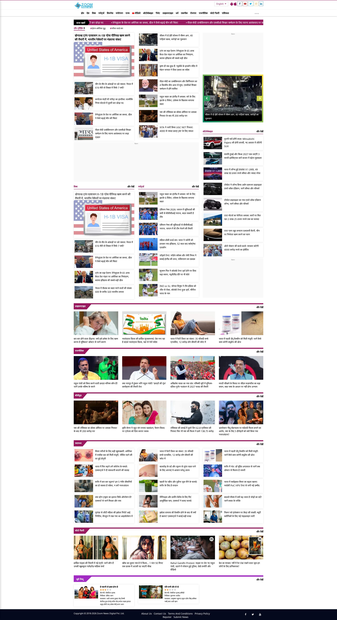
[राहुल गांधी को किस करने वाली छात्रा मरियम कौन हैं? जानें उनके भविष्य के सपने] (96, 367)
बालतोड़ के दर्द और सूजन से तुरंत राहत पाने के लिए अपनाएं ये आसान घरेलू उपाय (178, 468)
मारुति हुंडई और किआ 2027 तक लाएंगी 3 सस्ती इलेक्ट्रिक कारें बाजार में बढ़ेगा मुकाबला (243, 156)
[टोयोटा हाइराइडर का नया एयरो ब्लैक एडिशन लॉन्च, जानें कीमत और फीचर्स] (213, 204)
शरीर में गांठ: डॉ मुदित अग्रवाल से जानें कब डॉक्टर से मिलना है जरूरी (242, 468)
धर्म (177, 13)
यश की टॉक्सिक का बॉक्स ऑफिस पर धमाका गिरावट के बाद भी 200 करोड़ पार (178, 113)
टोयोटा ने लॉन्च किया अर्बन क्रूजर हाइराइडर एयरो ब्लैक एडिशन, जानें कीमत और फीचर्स (243, 186)
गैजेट (158, 13)
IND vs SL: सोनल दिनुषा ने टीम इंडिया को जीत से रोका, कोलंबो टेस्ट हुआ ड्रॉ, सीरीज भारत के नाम (178, 289)
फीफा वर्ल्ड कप (116, 28)
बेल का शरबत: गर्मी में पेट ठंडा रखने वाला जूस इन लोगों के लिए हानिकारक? (239, 564)
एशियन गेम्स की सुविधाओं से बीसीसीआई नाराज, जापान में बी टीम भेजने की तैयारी (176, 226)
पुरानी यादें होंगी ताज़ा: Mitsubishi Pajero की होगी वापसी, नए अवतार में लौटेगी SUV (243, 142)
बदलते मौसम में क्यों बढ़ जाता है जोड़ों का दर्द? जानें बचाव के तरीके (243, 498)
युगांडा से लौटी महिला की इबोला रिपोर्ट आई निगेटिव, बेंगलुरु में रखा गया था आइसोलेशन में (114, 514)
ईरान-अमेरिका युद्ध (97, 28)
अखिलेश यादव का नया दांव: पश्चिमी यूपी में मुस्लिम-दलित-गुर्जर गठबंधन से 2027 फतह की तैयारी (191, 385)
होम (82, 13)
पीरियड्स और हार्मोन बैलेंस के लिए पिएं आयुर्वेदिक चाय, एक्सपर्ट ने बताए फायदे (175, 498)
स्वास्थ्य (78, 443)
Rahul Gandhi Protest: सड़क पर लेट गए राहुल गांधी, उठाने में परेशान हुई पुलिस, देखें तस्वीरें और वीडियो (192, 566)
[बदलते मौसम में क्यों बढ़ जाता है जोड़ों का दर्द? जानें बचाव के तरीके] (213, 501)
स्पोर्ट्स (101, 13)
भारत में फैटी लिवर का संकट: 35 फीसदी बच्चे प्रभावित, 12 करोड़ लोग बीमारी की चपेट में (189, 340)
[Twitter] (250, 3)
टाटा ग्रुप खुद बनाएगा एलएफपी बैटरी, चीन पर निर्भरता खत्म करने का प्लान (242, 232)
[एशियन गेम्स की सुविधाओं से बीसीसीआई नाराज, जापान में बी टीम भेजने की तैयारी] (148, 229)
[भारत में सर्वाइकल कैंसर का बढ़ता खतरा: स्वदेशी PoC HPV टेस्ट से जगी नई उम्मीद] (213, 486)
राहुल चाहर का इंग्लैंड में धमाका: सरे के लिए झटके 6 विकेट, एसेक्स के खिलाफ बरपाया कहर (177, 100)
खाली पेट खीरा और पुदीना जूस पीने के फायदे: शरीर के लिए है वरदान (178, 483)
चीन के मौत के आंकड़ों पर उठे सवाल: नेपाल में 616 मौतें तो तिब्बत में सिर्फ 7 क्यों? (114, 85)
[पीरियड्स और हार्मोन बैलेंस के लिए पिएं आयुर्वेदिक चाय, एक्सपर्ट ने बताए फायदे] (148, 501)
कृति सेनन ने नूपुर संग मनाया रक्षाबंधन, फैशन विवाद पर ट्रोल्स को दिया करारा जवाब (143, 429)
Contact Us (160, 613)
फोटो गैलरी (214, 13)
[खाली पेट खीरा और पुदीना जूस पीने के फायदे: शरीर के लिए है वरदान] (148, 486)
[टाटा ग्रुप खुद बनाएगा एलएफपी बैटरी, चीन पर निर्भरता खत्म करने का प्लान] (213, 235)
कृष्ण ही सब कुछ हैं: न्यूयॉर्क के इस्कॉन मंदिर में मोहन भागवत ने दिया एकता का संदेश (178, 67)
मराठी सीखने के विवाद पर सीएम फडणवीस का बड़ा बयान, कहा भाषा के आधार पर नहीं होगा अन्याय (239, 385)
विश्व (94, 13)
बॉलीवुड (78, 395)
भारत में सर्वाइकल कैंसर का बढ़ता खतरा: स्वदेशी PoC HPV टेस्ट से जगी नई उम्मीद (241, 483)
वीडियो (137, 13)
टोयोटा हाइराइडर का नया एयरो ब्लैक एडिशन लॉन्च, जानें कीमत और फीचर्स (242, 201)
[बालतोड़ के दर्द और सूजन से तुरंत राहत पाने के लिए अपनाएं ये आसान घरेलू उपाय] (148, 470)
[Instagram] (256, 3)
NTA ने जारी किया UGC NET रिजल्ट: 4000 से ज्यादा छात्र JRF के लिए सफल (176, 129)
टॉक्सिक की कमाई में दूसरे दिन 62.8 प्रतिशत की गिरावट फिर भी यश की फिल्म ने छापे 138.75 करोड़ (192, 429)
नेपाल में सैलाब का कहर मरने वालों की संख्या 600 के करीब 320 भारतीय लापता (113, 289)
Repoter (167, 617)
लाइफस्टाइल (168, 13)
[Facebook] (239, 3)
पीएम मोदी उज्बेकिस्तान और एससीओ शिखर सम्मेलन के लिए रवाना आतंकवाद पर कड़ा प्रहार (193, 22)
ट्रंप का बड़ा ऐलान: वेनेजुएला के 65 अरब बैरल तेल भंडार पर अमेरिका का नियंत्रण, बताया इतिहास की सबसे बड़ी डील (177, 54)
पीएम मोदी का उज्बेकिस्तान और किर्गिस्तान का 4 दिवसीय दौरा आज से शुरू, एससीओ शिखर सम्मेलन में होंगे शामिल (178, 85)
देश (88, 13)
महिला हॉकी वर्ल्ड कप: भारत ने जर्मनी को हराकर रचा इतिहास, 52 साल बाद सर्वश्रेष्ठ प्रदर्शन (177, 243)
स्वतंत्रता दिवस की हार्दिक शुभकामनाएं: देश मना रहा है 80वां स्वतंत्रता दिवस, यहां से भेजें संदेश (143, 340)
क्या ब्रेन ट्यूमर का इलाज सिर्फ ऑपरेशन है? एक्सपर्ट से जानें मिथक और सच (113, 498)
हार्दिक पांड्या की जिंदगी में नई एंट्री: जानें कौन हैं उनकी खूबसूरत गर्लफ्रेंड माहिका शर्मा (94, 564)
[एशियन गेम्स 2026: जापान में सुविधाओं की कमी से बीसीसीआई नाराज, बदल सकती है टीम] (148, 213)
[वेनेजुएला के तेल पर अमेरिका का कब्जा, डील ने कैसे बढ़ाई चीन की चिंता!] (84, 118)
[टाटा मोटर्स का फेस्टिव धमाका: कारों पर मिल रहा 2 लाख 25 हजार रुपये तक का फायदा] (213, 219)
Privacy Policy (202, 613)
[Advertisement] (136, 163)
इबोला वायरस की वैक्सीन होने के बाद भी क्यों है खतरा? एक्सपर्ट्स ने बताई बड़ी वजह (178, 514)
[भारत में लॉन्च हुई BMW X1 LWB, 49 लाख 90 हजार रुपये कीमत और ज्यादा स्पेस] (213, 173)
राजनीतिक (203, 13)
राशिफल (225, 13)
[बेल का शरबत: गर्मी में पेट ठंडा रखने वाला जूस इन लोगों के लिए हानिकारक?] (241, 547)
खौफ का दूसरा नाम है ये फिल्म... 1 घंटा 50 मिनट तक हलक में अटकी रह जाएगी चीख (142, 564)
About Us (146, 613)
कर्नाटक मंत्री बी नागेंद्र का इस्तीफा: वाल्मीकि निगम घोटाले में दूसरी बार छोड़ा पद (114, 101)
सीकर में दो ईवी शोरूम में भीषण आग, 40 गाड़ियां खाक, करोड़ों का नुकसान (176, 37)
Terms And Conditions (180, 613)
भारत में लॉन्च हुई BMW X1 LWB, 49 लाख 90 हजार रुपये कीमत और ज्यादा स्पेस (242, 171)
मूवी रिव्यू (79, 579)
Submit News (181, 617)
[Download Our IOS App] (235, 3)
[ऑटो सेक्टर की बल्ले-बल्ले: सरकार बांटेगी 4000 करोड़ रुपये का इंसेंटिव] (213, 250)
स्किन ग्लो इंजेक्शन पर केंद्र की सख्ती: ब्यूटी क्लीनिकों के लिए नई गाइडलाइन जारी (242, 514)
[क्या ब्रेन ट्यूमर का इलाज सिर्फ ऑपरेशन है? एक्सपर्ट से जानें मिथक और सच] (84, 501)
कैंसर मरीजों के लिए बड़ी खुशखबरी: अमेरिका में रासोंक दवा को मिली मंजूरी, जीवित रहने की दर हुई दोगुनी (113, 455)
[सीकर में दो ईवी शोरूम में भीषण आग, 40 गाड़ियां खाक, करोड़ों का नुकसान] (148, 39)
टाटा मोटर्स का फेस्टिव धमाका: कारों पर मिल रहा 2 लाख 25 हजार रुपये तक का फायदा (242, 217)
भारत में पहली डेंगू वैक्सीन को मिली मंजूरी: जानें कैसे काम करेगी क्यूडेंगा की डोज (240, 340)
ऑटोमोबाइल (148, 13)
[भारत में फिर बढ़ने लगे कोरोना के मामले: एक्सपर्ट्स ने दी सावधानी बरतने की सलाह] (84, 470)
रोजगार (193, 13)
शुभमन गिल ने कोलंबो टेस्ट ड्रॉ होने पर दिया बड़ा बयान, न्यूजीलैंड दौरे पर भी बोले (178, 272)
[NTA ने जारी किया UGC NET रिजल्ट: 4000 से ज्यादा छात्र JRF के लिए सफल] (148, 131)
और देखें (130, 186)
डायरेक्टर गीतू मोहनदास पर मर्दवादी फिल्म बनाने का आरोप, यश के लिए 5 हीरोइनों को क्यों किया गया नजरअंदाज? (240, 431)
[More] (257, 12)
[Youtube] (245, 3)
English (220, 3)
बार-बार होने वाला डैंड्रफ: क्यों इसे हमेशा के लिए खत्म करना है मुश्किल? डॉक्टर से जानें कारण (96, 340)
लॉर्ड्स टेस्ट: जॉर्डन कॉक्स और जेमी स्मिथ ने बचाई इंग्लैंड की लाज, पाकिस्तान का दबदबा (178, 257)
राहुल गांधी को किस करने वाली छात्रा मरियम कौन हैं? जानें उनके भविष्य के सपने (96, 385)
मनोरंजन (119, 13)
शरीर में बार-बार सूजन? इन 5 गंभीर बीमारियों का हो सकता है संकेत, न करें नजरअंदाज (113, 483)
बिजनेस (110, 13)
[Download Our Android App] (231, 3)
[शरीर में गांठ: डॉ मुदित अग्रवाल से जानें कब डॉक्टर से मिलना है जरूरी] (213, 470)
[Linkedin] (261, 3)
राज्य (128, 13)
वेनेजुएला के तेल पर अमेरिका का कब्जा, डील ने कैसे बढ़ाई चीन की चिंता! (109, 22)
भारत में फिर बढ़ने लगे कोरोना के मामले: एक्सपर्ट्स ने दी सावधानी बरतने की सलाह (112, 468)
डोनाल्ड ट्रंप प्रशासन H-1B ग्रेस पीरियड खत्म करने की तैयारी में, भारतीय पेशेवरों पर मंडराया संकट (102, 37)
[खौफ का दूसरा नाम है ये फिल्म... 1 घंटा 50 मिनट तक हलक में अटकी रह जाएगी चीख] (144, 547)
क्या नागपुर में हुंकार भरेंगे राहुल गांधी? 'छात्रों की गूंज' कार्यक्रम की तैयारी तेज (144, 385)
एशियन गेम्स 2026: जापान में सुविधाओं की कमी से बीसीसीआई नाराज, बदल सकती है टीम (177, 213)
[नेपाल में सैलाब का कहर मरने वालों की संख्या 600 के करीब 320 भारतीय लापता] (84, 292)
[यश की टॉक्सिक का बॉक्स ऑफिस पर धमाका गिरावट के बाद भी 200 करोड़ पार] (148, 116)
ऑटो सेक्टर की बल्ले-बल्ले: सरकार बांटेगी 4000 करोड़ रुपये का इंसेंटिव (241, 247)
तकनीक (184, 13)
